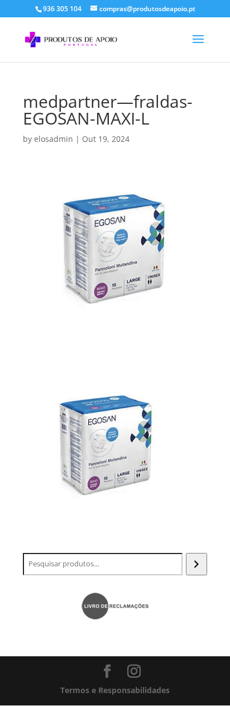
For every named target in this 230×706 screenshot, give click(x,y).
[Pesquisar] (196, 564)
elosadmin (53, 138)
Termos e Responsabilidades (115, 690)
